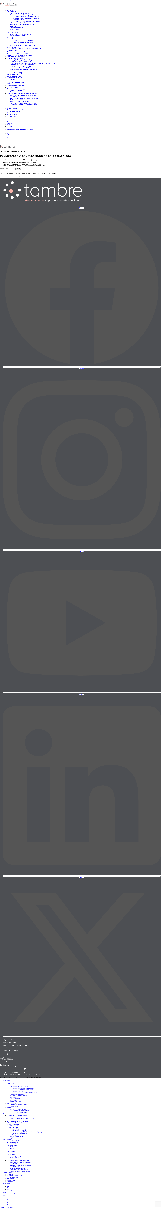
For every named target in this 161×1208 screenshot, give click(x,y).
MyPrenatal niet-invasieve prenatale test (24, 69)
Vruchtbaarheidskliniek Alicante (20, 34)
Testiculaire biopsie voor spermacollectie (24, 98)
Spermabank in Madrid (14, 77)
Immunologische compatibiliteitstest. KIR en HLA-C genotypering (32, 63)
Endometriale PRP (16, 100)
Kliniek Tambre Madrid (18, 36)
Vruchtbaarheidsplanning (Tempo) (18, 89)
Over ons (10, 10)
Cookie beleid (8, 1048)
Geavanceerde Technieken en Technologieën (22, 93)
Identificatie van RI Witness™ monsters (23, 105)
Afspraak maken (4, 1207)
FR (8, 138)
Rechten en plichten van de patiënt (16, 1045)
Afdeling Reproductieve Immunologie (26, 16)
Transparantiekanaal (10, 1051)
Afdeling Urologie (19, 20)
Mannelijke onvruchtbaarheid (16, 56)
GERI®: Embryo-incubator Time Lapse (23, 95)
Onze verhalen (11, 113)
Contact (11, 1207)
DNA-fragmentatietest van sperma (22, 66)
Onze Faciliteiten (12, 32)
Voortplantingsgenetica (15, 58)
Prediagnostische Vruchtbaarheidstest (20, 129)
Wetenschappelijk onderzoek (23, 40)
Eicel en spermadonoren (15, 76)
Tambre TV (10, 126)
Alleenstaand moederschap (16, 85)
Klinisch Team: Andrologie (19, 23)
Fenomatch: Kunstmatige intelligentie (23, 103)
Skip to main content (15, 0)
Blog (8, 121)
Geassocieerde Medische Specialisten (23, 15)
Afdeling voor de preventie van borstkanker (28, 21)
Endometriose (12, 50)
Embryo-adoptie (12, 87)
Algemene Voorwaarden (12, 1040)
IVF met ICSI (14, 97)
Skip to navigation (5, 0)
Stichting (10, 37)
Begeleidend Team (16, 28)
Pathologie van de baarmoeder (17, 53)
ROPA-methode (12, 84)
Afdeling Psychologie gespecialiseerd (26, 18)
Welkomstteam (15, 29)
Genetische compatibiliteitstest (21, 61)
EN (8, 135)
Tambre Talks (11, 116)
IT (7, 141)
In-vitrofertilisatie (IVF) (14, 73)
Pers (8, 124)
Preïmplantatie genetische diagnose (22, 60)
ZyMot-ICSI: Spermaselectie (19, 101)
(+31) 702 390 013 (6, 1060)
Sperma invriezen (16, 92)
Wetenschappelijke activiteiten (20, 39)
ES (7, 133)
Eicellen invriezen (16, 90)
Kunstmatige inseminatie (15, 82)
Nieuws (9, 123)
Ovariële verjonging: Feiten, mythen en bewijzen (26, 49)
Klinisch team (11, 12)
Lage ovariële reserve (14, 47)
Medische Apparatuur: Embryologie (22, 24)
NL (8, 139)
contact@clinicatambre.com (10, 1067)
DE (8, 136)
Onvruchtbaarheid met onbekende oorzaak (21, 52)
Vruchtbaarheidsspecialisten (19, 13)
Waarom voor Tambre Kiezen (17, 110)
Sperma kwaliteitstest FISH (19, 68)
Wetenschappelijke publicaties (23, 42)
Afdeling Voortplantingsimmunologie (19, 55)
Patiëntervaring (12, 114)
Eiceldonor (13, 79)
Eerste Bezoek (12, 108)
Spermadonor (15, 81)
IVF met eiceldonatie (14, 74)
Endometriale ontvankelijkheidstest (22, 64)
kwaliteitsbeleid (15, 111)
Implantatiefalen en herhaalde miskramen (21, 45)
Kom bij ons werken (17, 31)
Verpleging (13, 26)
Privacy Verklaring (9, 1042)
